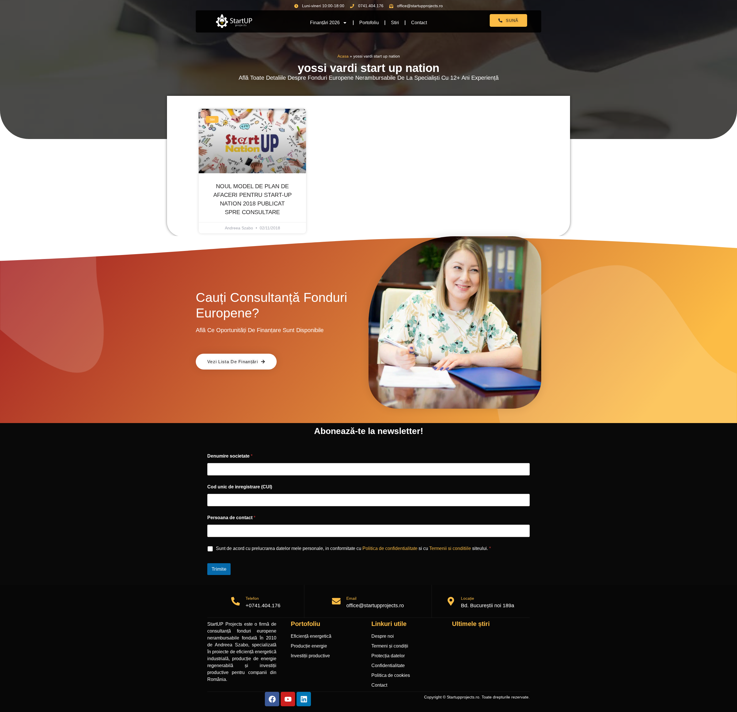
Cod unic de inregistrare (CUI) (239, 486)
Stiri (395, 22)
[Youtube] (288, 699)
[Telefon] (235, 601)
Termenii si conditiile (450, 548)
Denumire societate (229, 456)
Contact (419, 22)
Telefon (252, 598)
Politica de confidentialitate (389, 548)
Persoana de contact (231, 517)
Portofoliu (369, 22)
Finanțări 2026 (325, 22)
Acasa (343, 56)
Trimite (219, 569)
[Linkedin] (304, 699)
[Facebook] (272, 699)
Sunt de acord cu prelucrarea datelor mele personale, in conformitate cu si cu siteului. (353, 548)
